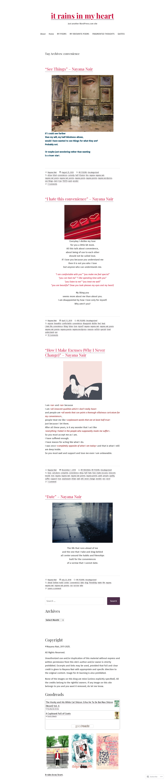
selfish (97, 329)
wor (104, 479)
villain (73, 479)
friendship (93, 583)
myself (80, 326)
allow (50, 175)
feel (99, 323)
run (71, 586)
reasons (90, 329)
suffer (47, 479)
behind (55, 583)
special (103, 329)
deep (81, 473)
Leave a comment (54, 588)
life (103, 583)
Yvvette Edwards (52, 716)
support (54, 479)
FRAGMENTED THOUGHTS (103, 34)
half (76, 175)
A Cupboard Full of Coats (58, 713)
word (108, 479)
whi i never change (88, 479)
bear (49, 473)
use (56, 332)
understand (49, 332)
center (66, 583)
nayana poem (80, 178)
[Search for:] (74, 601)
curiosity (71, 175)
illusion (82, 175)
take (81, 586)
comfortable (67, 323)
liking (66, 326)
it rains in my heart (82, 15)
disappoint (87, 323)
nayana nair (100, 175)
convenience (62, 175)
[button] (57, 751)
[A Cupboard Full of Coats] (117, 715)
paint (100, 476)
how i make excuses (100, 473)
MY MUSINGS (86, 470)
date (82, 583)
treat (109, 329)
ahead (50, 583)
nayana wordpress (105, 178)
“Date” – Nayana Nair (63, 496)
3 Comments (52, 184)
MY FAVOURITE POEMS (79, 34)
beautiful (57, 323)
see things (49, 181)
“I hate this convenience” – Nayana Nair (79, 198)
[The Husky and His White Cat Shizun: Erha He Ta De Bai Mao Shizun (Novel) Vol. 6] (117, 703)
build (61, 583)
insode (47, 476)
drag (86, 583)
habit (100, 583)
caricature (56, 473)
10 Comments (53, 335)
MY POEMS (61, 34)
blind (55, 175)
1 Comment (52, 482)
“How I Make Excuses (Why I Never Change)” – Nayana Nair (75, 352)
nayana (92, 175)
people (106, 476)
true (60, 181)
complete (64, 473)
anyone (50, 323)
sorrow (76, 586)
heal (103, 323)
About (43, 34)
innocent (112, 473)
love (75, 326)
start (55, 181)
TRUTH (64, 181)
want (70, 181)
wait (78, 479)
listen (71, 326)
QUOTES (121, 34)
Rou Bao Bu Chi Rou (53, 709)
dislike (94, 323)
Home (51, 34)
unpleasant (66, 479)
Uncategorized (93, 172)
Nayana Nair (52, 172)
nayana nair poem (52, 178)
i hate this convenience (54, 326)
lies (87, 175)
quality (112, 476)
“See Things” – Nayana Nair (69, 68)
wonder (76, 181)
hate (90, 473)
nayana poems (91, 178)
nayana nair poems (67, 178)
